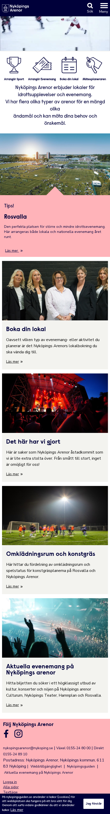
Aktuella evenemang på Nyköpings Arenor (38, 772)
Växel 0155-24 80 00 (73, 748)
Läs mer (16, 809)
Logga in (10, 782)
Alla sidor (11, 787)
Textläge (10, 792)
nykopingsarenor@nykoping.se (28, 748)
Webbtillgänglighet (46, 766)
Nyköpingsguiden (81, 766)
